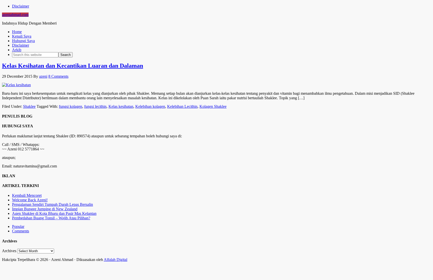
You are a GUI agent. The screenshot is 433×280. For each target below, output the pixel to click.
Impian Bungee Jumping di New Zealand (44, 209)
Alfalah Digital (115, 259)
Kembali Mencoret (27, 195)
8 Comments (58, 76)
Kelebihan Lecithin (182, 106)
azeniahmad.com (15, 15)
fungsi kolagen (70, 106)
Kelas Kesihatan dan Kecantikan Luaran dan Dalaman (72, 65)
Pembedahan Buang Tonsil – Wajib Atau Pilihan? (51, 218)
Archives (9, 251)
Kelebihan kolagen (150, 106)
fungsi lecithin (95, 106)
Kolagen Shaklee (213, 106)
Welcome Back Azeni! (30, 200)
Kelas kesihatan (121, 106)
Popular (18, 226)
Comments (20, 231)
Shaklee (29, 106)
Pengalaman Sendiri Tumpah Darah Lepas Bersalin (52, 204)
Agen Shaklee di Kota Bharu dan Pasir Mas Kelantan (54, 213)
